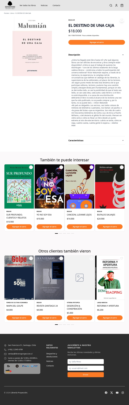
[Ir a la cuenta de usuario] (116, 5)
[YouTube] (117, 392)
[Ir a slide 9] (56, 324)
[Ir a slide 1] (56, 233)
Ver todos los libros (28, 5)
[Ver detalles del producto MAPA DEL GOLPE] (19, 277)
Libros (12, 13)
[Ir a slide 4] (68, 233)
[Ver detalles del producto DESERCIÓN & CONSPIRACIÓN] (79, 277)
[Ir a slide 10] (60, 324)
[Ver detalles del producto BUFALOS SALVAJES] (110, 186)
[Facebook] (106, 392)
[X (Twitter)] (111, 392)
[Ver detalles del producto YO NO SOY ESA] (49, 186)
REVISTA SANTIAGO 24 (47, 305)
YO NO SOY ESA (44, 214)
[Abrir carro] (121, 5)
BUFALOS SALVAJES (106, 214)
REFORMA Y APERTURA (108, 305)
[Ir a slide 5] (72, 233)
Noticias (44, 5)
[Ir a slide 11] (64, 324)
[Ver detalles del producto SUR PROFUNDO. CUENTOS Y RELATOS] (19, 186)
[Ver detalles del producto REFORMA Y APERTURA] (110, 277)
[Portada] (10, 5)
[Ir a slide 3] (64, 233)
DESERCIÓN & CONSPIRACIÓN (74, 307)
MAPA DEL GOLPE (14, 305)
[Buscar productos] (110, 5)
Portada (6, 13)
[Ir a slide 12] (68, 324)
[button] (122, 20)
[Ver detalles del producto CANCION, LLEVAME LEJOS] (79, 186)
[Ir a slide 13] (72, 324)
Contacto (56, 5)
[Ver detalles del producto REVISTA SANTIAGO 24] (49, 277)
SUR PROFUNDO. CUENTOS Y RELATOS (16, 216)
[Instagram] (122, 392)
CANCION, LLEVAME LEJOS (79, 214)
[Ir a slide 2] (60, 233)
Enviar (85, 374)
